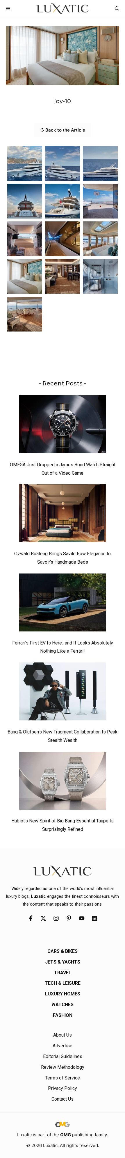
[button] (117, 9)
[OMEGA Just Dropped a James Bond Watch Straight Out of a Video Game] (62, 425)
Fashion (62, 1015)
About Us (62, 1035)
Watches (62, 1004)
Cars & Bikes (62, 951)
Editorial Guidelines (62, 1056)
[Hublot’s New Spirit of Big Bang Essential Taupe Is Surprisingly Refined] (62, 782)
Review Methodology (62, 1067)
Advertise (62, 1045)
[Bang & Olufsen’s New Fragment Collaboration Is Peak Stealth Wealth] (62, 692)
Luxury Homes (62, 994)
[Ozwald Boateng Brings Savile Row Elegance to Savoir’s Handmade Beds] (62, 514)
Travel (62, 972)
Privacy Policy (62, 1088)
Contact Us (62, 1099)
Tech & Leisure (63, 983)
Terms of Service (62, 1078)
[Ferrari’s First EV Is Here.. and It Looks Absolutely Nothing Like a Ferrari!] (62, 603)
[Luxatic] (62, 9)
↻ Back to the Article (62, 130)
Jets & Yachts (62, 962)
